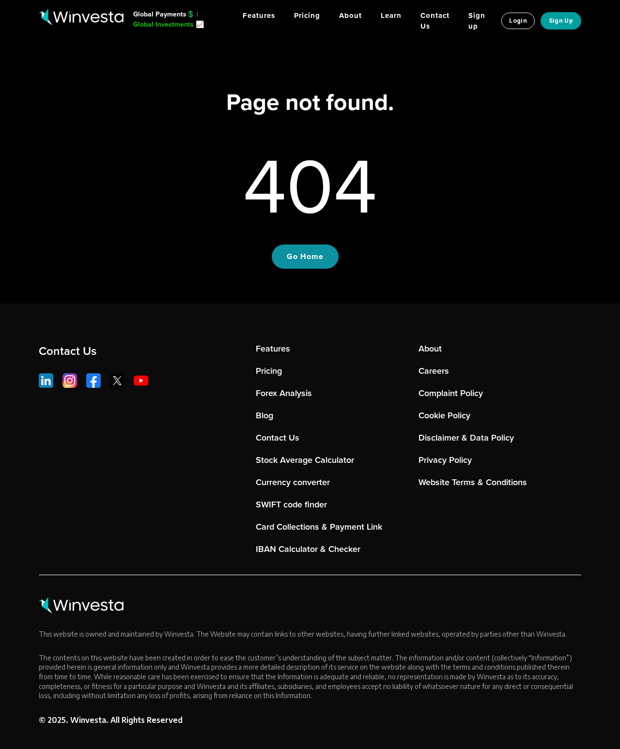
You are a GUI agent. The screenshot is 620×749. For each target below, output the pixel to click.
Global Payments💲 (164, 14)
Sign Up (561, 20)
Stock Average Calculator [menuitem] (305, 460)
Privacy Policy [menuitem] (445, 460)
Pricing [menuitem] (307, 15)
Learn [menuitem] (391, 15)
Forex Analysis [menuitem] (284, 393)
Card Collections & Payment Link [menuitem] (319, 526)
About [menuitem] (350, 15)
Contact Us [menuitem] (435, 21)
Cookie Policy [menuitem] (444, 415)
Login (518, 20)
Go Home (305, 256)
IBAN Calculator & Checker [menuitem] (308, 549)
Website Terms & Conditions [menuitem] (472, 482)
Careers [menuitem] (433, 371)
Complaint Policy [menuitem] (450, 393)
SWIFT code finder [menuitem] (291, 504)
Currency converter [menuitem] (293, 482)
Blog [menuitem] (264, 415)
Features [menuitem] (259, 15)
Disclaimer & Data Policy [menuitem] (466, 437)
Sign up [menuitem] (476, 21)
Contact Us (67, 351)
